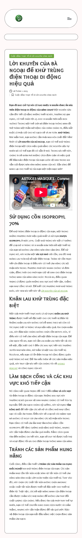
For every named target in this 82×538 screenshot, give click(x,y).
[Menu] (69, 18)
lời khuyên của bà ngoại (54, 290)
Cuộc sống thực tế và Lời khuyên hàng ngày (31, 56)
